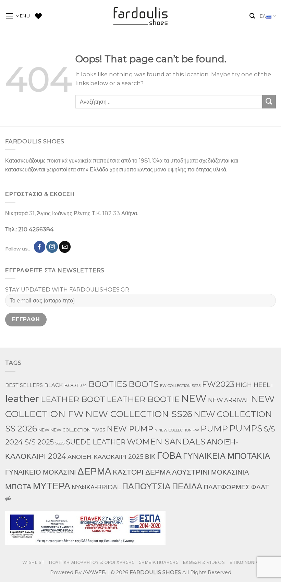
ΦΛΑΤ (260, 487)
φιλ (8, 498)
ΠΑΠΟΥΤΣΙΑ (146, 486)
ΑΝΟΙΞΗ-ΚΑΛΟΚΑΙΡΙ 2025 (106, 457)
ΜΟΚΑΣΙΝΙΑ (230, 472)
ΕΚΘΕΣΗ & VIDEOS (204, 562)
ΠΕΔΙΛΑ (187, 486)
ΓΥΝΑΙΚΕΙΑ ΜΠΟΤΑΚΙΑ (226, 456)
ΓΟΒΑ (169, 455)
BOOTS (144, 384)
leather (22, 398)
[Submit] (269, 101)
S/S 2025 (39, 442)
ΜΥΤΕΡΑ (51, 486)
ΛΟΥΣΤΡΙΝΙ (191, 472)
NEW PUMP (130, 429)
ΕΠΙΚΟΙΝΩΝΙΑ (244, 562)
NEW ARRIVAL (228, 400)
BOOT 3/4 (75, 385)
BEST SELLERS (24, 385)
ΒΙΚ (150, 456)
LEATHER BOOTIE (143, 399)
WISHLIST (33, 562)
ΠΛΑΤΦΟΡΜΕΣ (227, 487)
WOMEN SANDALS (166, 442)
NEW (194, 398)
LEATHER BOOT (73, 399)
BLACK (53, 385)
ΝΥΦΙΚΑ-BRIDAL (96, 487)
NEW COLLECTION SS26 (138, 414)
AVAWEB (94, 572)
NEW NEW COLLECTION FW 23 (71, 429)
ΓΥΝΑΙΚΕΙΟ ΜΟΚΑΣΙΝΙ (40, 472)
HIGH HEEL (253, 385)
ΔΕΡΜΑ (94, 471)
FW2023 (218, 384)
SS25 (59, 442)
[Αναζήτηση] (252, 16)
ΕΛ (263, 16)
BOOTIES (107, 384)
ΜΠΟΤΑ (18, 486)
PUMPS (245, 428)
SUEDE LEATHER (95, 442)
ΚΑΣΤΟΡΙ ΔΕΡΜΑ (142, 472)
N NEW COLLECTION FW (177, 430)
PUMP (214, 428)
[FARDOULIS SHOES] (141, 16)
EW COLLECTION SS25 (180, 386)
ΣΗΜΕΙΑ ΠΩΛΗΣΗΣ (158, 562)
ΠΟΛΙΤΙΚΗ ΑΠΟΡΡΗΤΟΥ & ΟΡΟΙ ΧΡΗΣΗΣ (91, 562)
